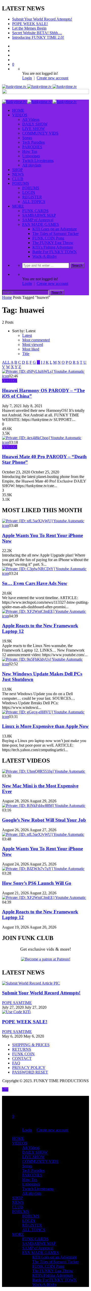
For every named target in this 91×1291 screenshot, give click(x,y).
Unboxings (31, 156)
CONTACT (22, 1058)
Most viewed (32, 344)
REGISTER (32, 197)
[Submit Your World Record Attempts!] (31, 983)
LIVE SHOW (33, 128)
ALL (6, 362)
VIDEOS (19, 115)
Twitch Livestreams (38, 160)
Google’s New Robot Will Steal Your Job (44, 820)
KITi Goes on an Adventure (54, 229)
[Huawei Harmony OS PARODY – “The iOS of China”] (43, 371)
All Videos (30, 119)
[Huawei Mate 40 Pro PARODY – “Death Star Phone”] (41, 438)
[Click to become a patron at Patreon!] (45, 959)
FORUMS (20, 183)
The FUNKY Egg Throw (52, 243)
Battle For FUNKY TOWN (54, 252)
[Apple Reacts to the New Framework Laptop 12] (44, 611)
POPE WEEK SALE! (30, 24)
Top (5, 1089)
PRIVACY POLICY (29, 1067)
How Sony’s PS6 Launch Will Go (36, 883)
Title (25, 354)
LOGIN (28, 192)
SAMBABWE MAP (39, 215)
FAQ (16, 1063)
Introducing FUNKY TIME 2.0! (38, 37)
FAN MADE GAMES (40, 224)
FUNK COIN (23, 1054)
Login (27, 78)
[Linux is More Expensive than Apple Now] (43, 712)
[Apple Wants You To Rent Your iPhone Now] (43, 521)
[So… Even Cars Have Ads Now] (44, 569)
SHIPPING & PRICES (31, 1045)
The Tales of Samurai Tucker (55, 233)
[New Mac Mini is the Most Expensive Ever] (43, 771)
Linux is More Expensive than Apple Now (45, 726)
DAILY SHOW (35, 124)
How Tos (29, 151)
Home (7, 297)
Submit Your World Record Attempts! (42, 19)
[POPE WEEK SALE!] (16, 1012)
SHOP (17, 170)
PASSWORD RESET (30, 1072)
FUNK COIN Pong (48, 238)
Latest (27, 335)
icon (5, 376)
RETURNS (21, 1049)
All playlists (31, 165)
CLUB (17, 179)
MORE (18, 206)
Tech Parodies (33, 142)
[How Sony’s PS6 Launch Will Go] (43, 868)
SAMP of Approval (37, 220)
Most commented (36, 340)
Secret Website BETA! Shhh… (37, 33)
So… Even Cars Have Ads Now (34, 583)
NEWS (18, 174)
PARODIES (32, 147)
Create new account (52, 78)
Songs (27, 138)
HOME (18, 110)
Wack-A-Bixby (44, 256)
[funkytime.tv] (39, 86)
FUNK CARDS (35, 211)
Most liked (30, 349)
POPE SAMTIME (17, 1003)
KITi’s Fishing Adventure (52, 247)
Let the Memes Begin (29, 28)
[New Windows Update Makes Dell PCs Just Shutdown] (42, 659)
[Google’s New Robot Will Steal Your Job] (43, 805)
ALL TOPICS (33, 201)
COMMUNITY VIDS (40, 133)
